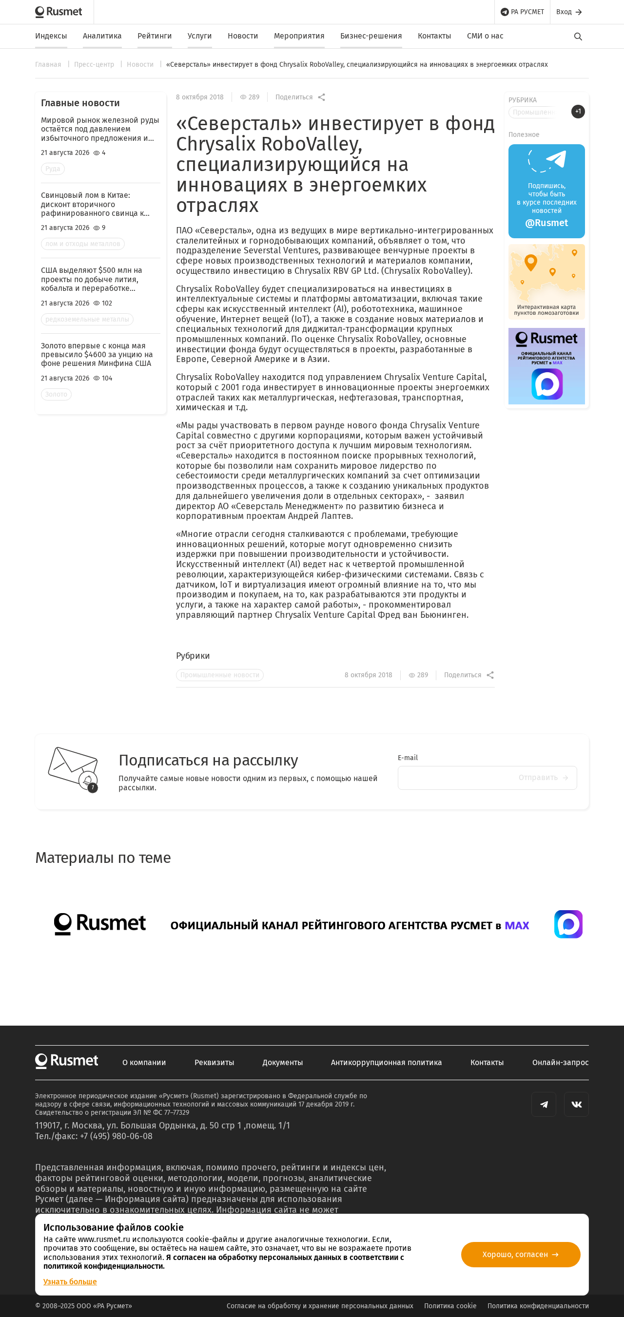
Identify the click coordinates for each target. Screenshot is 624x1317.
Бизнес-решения (371, 35)
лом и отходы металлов (82, 244)
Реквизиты (214, 1062)
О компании (144, 1062)
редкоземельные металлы (87, 319)
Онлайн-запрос (560, 1062)
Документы (283, 1062)
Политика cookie (450, 1306)
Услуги (200, 35)
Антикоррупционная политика (386, 1062)
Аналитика (102, 35)
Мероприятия (299, 35)
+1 (578, 111)
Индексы (51, 35)
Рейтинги (154, 35)
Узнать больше (70, 1281)
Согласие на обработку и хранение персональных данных (320, 1306)
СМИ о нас (485, 35)
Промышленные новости (219, 675)
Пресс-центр (95, 64)
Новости (243, 35)
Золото (56, 394)
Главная (49, 64)
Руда (52, 169)
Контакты (434, 35)
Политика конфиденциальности (538, 1306)
